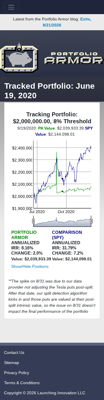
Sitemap (11, 362)
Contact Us (14, 352)
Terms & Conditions (22, 382)
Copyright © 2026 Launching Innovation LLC (44, 392)
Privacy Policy (16, 372)
